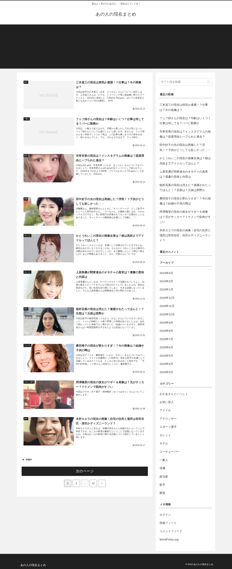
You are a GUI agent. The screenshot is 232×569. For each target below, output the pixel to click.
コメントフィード (171, 531)
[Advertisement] (116, 46)
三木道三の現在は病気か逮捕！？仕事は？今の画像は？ (184, 107)
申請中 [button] (29, 459)
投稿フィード (168, 523)
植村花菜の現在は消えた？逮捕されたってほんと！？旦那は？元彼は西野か (185, 187)
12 (93, 483)
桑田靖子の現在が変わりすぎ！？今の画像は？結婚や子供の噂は (185, 201)
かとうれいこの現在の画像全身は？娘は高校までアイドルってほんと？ (185, 161)
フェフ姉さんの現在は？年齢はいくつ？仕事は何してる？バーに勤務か (185, 121)
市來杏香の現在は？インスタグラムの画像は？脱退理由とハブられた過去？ (185, 134)
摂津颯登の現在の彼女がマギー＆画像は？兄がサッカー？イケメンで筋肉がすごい (185, 217)
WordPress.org (169, 539)
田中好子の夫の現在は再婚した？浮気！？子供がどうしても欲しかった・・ (185, 147)
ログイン (165, 514)
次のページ (85, 471)
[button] (208, 82)
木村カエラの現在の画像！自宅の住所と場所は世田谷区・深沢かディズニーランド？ (185, 235)
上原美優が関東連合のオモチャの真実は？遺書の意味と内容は (184, 174)
